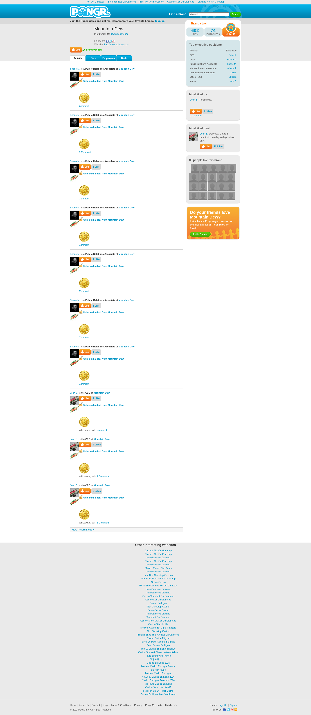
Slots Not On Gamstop (158, 617)
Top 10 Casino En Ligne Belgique (158, 648)
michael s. (231, 59)
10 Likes (218, 146)
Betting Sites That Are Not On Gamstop (158, 634)
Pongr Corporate (153, 705)
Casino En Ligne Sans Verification (158, 694)
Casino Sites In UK (158, 624)
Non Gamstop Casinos (158, 557)
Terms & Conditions (121, 705)
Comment (84, 106)
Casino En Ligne (158, 603)
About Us (84, 705)
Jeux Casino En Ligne (158, 645)
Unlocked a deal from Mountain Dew (103, 81)
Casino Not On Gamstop (158, 599)
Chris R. (232, 77)
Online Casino (158, 582)
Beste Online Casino (158, 610)
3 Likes (97, 491)
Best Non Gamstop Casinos (158, 575)
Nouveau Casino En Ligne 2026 (158, 676)
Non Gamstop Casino (158, 606)
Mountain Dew (126, 68)
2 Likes (97, 444)
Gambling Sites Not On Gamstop (158, 578)
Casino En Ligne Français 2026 (158, 680)
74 (213, 30)
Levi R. (233, 72)
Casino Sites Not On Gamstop (158, 596)
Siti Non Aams (158, 669)
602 (195, 30)
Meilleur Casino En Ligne (158, 673)
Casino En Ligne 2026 (158, 662)
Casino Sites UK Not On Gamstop (158, 620)
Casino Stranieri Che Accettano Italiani (158, 652)
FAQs (216, 6)
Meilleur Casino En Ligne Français (158, 627)
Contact (96, 705)
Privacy (138, 705)
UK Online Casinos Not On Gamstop (158, 585)
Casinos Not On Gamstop (158, 550)
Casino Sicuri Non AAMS (158, 687)
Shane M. (75, 68)
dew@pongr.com (119, 34)
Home (207, 6)
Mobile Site (171, 705)
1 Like (96, 74)
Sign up (160, 20)
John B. (74, 392)
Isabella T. (231, 68)
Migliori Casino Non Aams (158, 568)
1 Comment (85, 152)
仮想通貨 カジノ (158, 659)
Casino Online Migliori (158, 638)
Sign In (237, 6)
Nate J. (233, 81)
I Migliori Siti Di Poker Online (158, 690)
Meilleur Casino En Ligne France (158, 666)
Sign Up (226, 6)
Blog (105, 705)
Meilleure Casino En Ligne (158, 683)
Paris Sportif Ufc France (158, 655)
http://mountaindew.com (116, 44)
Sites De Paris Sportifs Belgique (158, 641)
